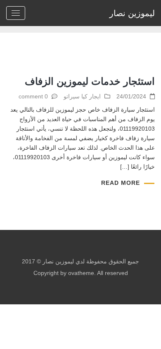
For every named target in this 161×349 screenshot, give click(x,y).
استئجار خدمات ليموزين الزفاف (90, 81)
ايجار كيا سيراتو (82, 96)
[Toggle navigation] (15, 13)
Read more (120, 182)
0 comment (33, 96)
